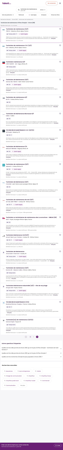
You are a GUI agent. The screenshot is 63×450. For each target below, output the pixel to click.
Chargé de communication (14, 376)
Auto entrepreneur (24, 371)
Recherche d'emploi (6, 19)
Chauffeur (31, 376)
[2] (37, 337)
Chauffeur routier (30, 380)
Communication (11, 385)
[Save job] (60, 29)
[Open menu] (60, 3)
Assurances (9, 371)
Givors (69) (15, 19)
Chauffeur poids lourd (12, 380)
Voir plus (53, 38)
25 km (42, 10)
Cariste (39, 371)
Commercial (45, 380)
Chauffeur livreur (46, 376)
